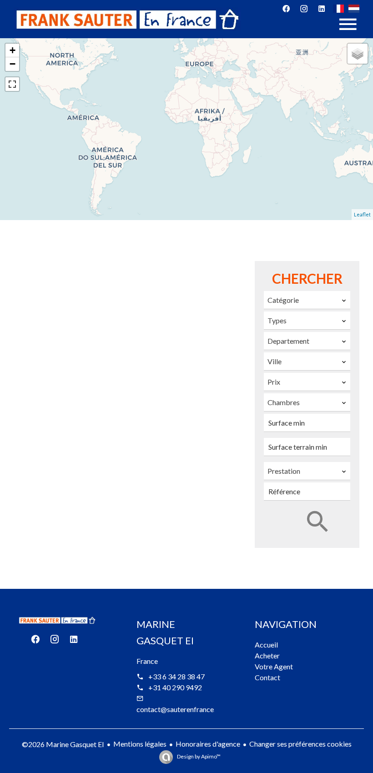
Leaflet (362, 214)
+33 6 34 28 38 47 (176, 676)
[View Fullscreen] (12, 84)
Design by (198, 756)
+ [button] (12, 50)
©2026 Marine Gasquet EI (63, 744)
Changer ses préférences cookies (300, 743)
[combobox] (307, 300)
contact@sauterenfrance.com (182, 709)
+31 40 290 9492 (175, 687)
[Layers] (358, 54)
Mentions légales (139, 743)
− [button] (12, 64)
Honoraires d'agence (208, 743)
